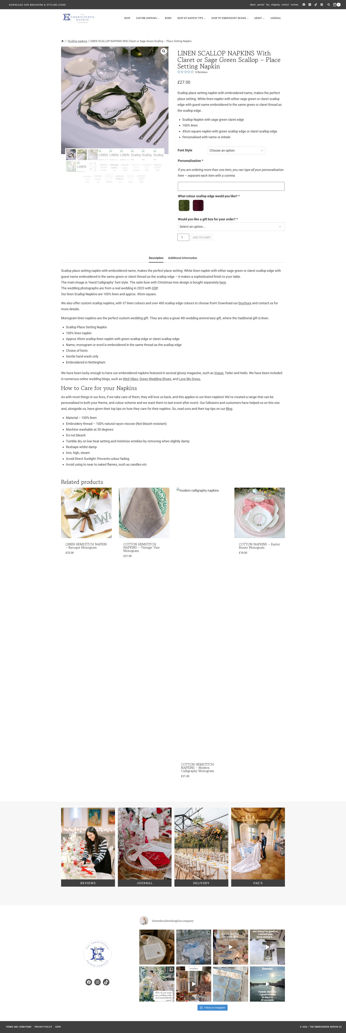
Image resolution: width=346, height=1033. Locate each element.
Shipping (275, 4)
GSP (155, 288)
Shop (127, 18)
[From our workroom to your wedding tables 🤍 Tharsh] (230, 984)
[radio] (184, 205)
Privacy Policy (43, 1027)
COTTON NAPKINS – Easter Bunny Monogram (259, 546)
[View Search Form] (328, 4)
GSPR (58, 1027)
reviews (88, 883)
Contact (285, 4)
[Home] (62, 41)
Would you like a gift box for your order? (208, 219)
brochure (245, 303)
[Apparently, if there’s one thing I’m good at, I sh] (267, 947)
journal (275, 18)
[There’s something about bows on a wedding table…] (230, 947)
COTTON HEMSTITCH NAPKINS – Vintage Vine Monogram (141, 547)
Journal (260, 4)
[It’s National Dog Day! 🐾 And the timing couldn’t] (156, 947)
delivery (201, 883)
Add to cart (201, 237)
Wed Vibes (130, 379)
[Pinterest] (321, 4)
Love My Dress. (190, 379)
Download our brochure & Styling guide (37, 4)
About (253, 4)
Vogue (218, 373)
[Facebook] (303, 4)
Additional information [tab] (182, 258)
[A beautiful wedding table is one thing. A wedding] (156, 984)
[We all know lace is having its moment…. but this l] (193, 947)
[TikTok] (315, 4)
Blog (229, 409)
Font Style (185, 150)
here (222, 282)
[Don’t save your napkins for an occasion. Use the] (193, 984)
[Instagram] (309, 4)
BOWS (168, 18)
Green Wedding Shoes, (155, 379)
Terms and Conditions (18, 1027)
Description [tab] (156, 258)
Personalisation (190, 161)
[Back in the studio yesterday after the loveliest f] (267, 984)
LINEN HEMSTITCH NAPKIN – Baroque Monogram (86, 546)
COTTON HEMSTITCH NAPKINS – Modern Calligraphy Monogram (197, 767)
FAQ (267, 4)
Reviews (295, 4)
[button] (164, 51)
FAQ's (258, 883)
